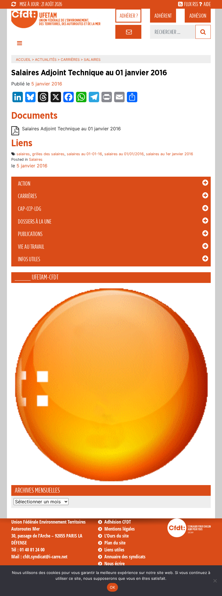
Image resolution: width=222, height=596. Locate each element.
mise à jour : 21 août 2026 (41, 4)
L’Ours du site (116, 536)
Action (24, 183)
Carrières (27, 196)
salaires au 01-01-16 (84, 154)
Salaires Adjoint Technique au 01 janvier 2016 (71, 128)
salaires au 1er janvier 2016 (169, 154)
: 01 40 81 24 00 (28, 549)
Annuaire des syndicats (124, 556)
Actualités (46, 59)
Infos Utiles (29, 259)
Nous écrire (114, 563)
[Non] (215, 581)
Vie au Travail (31, 247)
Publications (30, 234)
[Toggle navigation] (19, 44)
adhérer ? (129, 15)
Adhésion (197, 15)
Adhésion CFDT (117, 522)
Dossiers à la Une (34, 221)
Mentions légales (119, 529)
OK (112, 587)
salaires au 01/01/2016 (124, 154)
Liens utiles (114, 549)
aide (207, 4)
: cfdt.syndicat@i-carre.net (39, 556)
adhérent (163, 15)
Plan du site (114, 543)
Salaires (35, 159)
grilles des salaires (48, 154)
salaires (23, 154)
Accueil (23, 59)
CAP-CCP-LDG (29, 209)
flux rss (191, 4)
